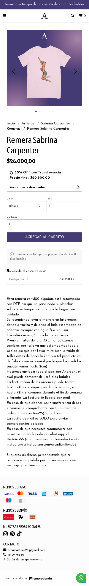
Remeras (14, 129)
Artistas (28, 123)
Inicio (11, 123)
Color (10, 199)
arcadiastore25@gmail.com (26, 550)
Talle (49, 199)
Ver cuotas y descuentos (28, 187)
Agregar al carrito (44, 237)
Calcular (67, 279)
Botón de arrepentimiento (24, 559)
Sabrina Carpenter (56, 123)
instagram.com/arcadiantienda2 (51, 444)
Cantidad (12, 217)
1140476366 (15, 555)
